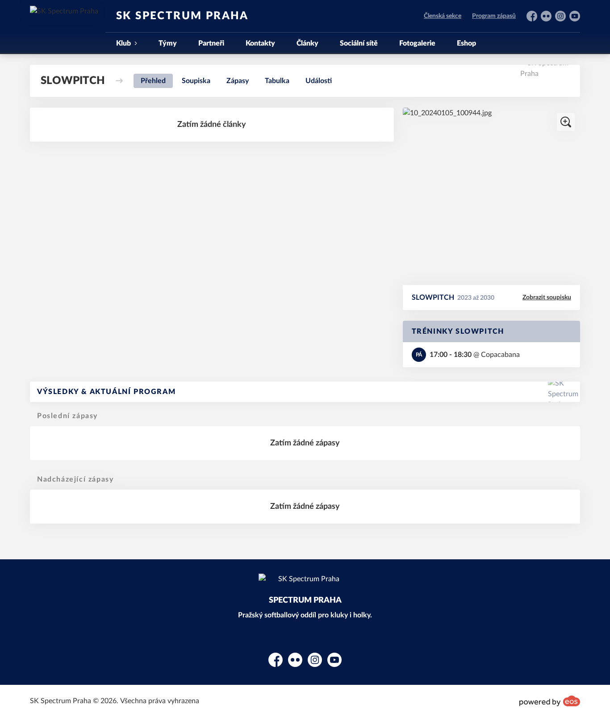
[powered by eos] (549, 701)
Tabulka (277, 80)
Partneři (211, 43)
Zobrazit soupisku (546, 297)
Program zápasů (494, 16)
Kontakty (260, 43)
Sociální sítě (359, 43)
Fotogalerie (417, 43)
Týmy (168, 43)
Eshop (466, 43)
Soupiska (196, 80)
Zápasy (237, 80)
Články (307, 43)
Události (318, 80)
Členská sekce (442, 16)
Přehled (153, 80)
